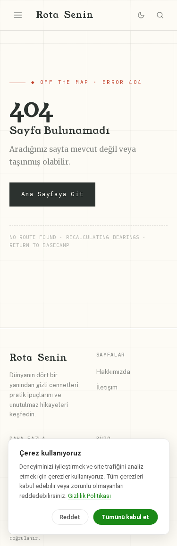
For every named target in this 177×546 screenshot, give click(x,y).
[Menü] (17, 15)
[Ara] (160, 15)
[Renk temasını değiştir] (141, 15)
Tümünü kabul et (125, 517)
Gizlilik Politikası (89, 495)
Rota (64, 14)
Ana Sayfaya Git (52, 194)
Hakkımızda (113, 371)
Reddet (69, 517)
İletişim (107, 387)
